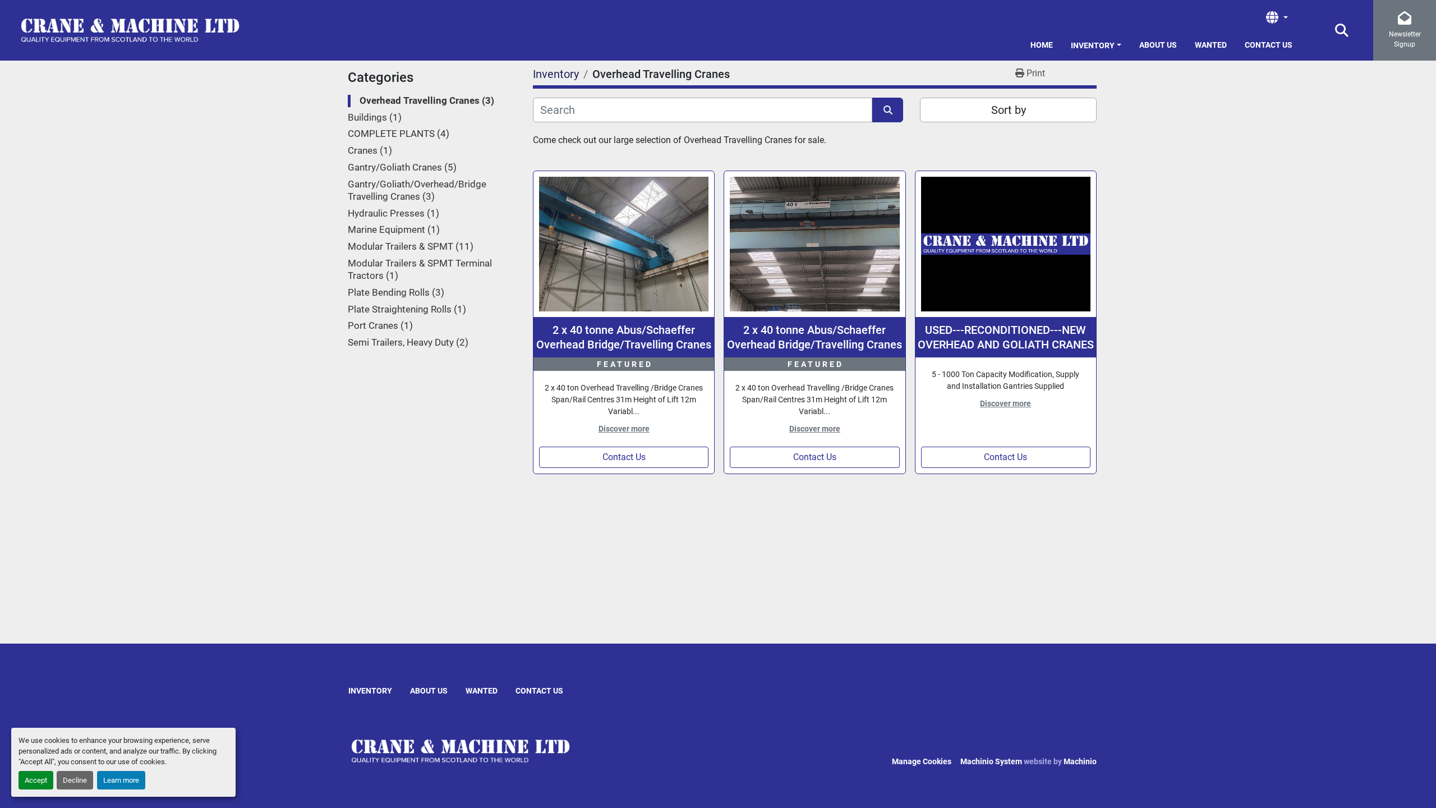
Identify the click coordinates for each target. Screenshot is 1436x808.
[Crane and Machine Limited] (460, 750)
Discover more (624, 428)
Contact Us (1268, 44)
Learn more (121, 780)
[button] (1096, 43)
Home (1041, 44)
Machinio (1080, 761)
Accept (36, 780)
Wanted (1211, 44)
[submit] (887, 110)
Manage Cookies (921, 761)
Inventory (1093, 45)
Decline (75, 780)
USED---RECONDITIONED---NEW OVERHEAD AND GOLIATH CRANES (1006, 337)
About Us (1158, 44)
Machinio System (991, 761)
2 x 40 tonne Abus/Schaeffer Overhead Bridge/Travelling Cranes (623, 337)
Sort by (1008, 110)
